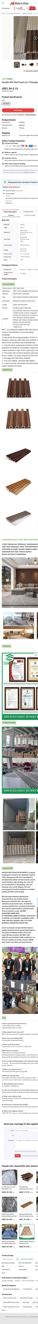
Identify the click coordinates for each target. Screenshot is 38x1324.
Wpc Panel (26, 1302)
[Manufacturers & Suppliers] (19, 3)
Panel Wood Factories (26, 1298)
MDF (3, 1266)
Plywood (21, 1266)
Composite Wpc (27, 1307)
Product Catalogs (28, 1259)
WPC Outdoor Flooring (8, 1263)
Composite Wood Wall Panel (11, 1289)
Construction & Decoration (13, 13)
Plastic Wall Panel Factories (11, 1302)
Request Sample (31, 114)
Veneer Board (6, 1269)
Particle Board (23, 1269)
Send (17, 1156)
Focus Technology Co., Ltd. (23, 1316)
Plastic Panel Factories (9, 1298)
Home (3, 13)
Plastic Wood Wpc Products (11, 1307)
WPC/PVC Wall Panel (25, 1263)
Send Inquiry (18, 110)
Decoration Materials (27, 13)
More (3, 1310)
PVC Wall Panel (27, 1289)
